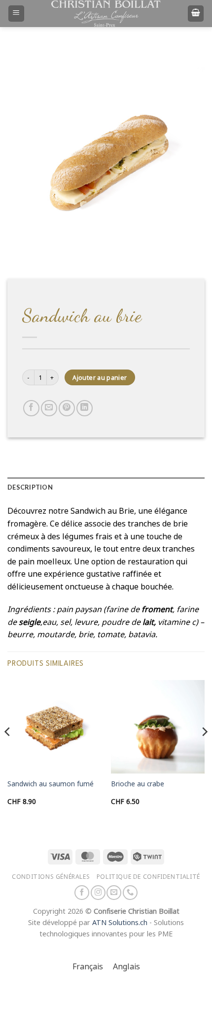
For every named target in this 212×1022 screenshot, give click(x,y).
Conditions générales (51, 876)
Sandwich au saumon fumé (50, 783)
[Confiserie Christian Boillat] (106, 13)
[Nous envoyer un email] (113, 892)
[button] (16, 13)
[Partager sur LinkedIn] (84, 408)
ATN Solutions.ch (119, 923)
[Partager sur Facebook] (31, 408)
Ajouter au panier (99, 377)
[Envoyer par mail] (49, 408)
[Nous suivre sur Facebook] (81, 892)
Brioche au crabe (137, 783)
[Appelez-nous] (130, 892)
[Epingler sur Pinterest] (67, 408)
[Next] (204, 751)
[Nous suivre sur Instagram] (98, 892)
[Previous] (8, 751)
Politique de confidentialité (148, 876)
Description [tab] (30, 487)
